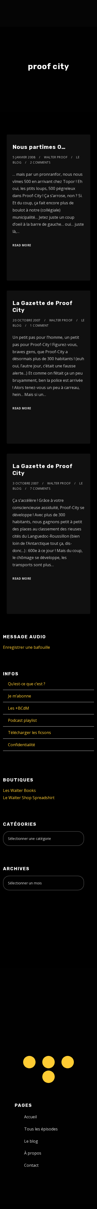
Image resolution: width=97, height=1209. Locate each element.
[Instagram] (67, 1062)
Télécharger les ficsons (29, 732)
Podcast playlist (22, 720)
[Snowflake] (29, 1062)
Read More (21, 245)
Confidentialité (21, 744)
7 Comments (40, 488)
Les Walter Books (19, 790)
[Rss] (48, 1077)
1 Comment (39, 325)
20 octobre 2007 (27, 320)
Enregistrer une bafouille (26, 647)
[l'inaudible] (16, 13)
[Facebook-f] (48, 1062)
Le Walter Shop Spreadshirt (28, 797)
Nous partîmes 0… (39, 147)
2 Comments (40, 162)
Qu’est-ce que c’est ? (26, 684)
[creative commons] (18, 913)
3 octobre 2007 (26, 483)
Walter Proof (55, 157)
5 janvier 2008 (24, 157)
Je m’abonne (19, 696)
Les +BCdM (18, 708)
